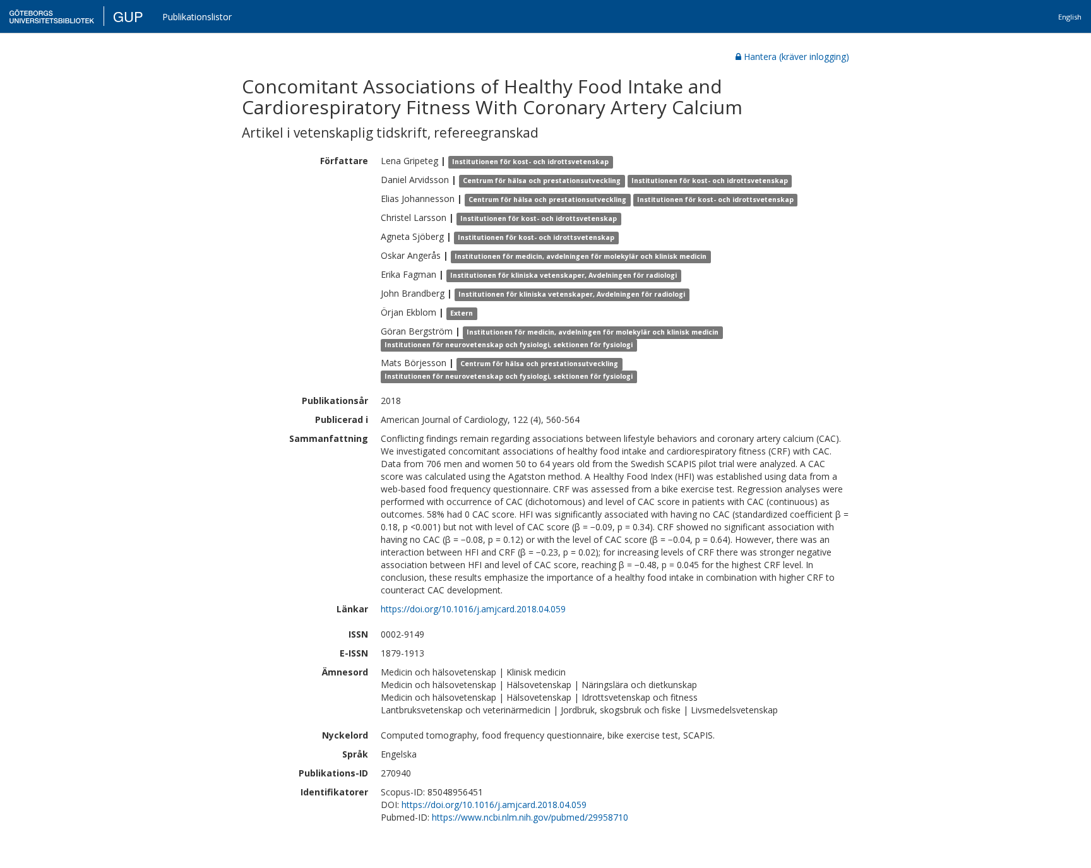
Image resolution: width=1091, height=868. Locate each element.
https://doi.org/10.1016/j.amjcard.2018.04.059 (473, 609)
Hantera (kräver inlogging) (796, 56)
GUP (128, 16)
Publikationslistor (197, 17)
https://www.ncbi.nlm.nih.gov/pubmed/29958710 (530, 817)
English (1070, 16)
